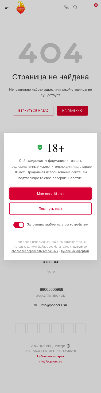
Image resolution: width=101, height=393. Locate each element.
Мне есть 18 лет (50, 193)
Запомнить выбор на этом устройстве (57, 224)
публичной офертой (75, 251)
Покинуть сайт (50, 208)
